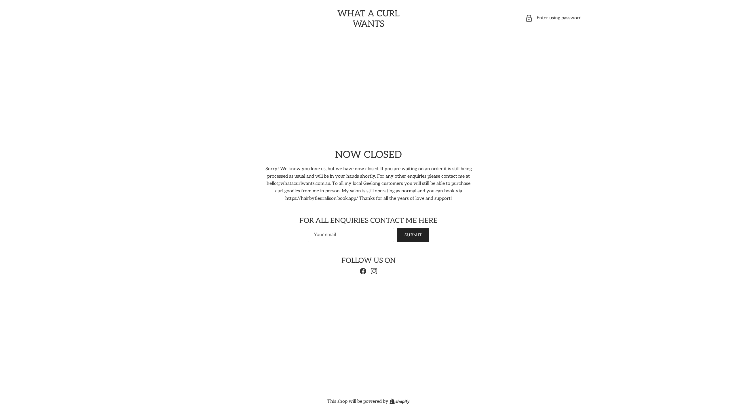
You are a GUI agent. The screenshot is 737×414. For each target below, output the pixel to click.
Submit (413, 235)
